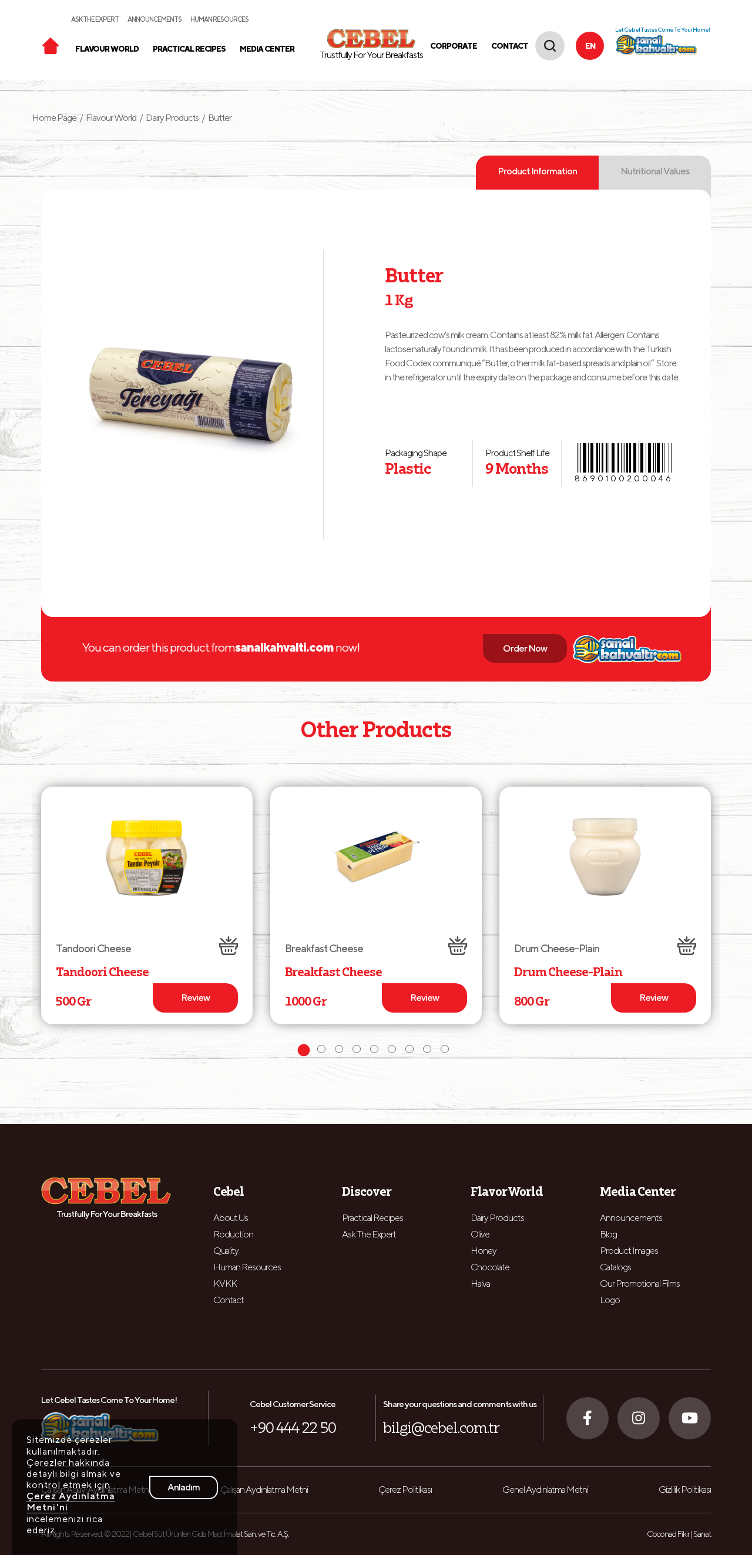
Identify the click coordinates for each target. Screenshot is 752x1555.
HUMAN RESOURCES (219, 19)
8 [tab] (429, 1051)
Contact (228, 1300)
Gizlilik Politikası (685, 1489)
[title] (50, 44)
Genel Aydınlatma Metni (545, 1489)
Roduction (233, 1234)
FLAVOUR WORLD (107, 49)
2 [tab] (323, 1051)
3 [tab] (341, 1051)
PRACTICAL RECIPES (189, 49)
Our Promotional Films (640, 1283)
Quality (226, 1250)
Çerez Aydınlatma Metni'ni (70, 1501)
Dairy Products (172, 117)
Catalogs (615, 1267)
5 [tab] (376, 1051)
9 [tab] (446, 1051)
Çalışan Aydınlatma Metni (264, 1489)
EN (590, 46)
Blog (608, 1234)
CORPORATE (453, 46)
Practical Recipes (372, 1217)
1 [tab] (305, 1051)
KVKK (225, 1283)
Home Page (57, 117)
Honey (483, 1250)
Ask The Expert (369, 1234)
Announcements (631, 1217)
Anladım (183, 1487)
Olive (480, 1234)
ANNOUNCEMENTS (154, 19)
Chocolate (490, 1267)
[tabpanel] (147, 905)
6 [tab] (394, 1051)
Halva (480, 1283)
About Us (230, 1217)
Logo (610, 1300)
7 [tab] (411, 1051)
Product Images (629, 1250)
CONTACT (509, 46)
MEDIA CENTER (267, 49)
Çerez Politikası (405, 1489)
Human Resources (247, 1267)
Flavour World (111, 117)
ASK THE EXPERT (95, 19)
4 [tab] (358, 1051)
